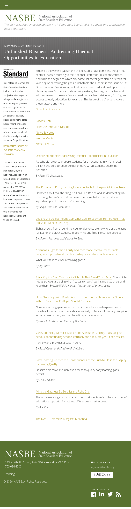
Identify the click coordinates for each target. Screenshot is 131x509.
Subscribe (102, 474)
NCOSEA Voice (45, 144)
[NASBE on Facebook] (93, 495)
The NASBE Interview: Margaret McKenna (61, 419)
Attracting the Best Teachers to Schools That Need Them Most (74, 277)
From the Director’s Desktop (53, 127)
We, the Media (44, 138)
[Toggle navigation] (6, 5)
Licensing (9, 474)
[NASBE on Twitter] (110, 495)
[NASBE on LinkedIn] (101, 495)
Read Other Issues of (15, 150)
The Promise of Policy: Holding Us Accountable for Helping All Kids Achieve (81, 187)
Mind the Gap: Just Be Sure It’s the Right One (63, 391)
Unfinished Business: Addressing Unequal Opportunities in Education (77, 156)
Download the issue (48, 109)
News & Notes (45, 132)
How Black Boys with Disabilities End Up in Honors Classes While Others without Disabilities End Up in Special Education (79, 299)
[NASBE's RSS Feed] (118, 495)
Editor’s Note (44, 121)
